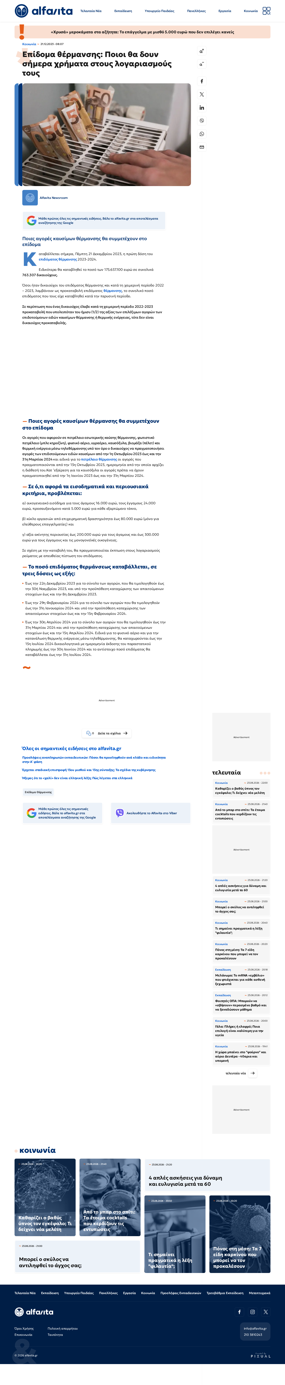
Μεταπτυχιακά (259, 1293)
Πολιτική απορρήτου (63, 1328)
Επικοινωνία (23, 1335)
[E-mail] (201, 147)
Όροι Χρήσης (24, 1328)
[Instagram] (252, 1311)
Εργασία (224, 11)
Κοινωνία (251, 11)
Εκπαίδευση (123, 11)
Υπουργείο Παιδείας (159, 11)
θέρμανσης (113, 290)
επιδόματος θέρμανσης (58, 259)
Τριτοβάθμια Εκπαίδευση (225, 1293)
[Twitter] (201, 94)
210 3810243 (253, 1335)
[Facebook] (201, 81)
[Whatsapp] (201, 133)
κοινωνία (37, 1150)
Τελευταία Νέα (91, 11)
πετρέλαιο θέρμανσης (98, 459)
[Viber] (201, 120)
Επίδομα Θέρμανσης (38, 792)
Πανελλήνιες (196, 11)
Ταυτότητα (55, 1335)
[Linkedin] (201, 107)
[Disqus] (110, 886)
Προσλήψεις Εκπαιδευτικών (181, 1293)
